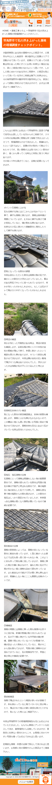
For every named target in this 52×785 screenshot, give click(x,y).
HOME (6, 30)
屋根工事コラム (18, 30)
